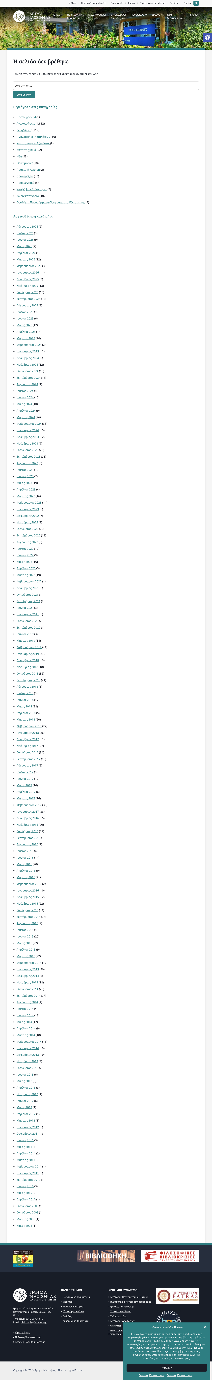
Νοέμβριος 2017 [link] (27, 746)
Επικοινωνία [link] (117, 2)
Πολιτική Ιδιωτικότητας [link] (152, 1375)
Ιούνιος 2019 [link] (25, 634)
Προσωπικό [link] (137, 14)
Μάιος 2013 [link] (24, 1081)
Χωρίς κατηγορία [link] (28, 196)
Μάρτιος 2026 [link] (26, 259)
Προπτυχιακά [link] (25, 183)
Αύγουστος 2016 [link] (27, 844)
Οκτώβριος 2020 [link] (27, 621)
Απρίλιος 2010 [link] (26, 1199)
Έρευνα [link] (155, 14)
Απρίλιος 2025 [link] (26, 332)
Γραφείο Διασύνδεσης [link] (122, 1306)
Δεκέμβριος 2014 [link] (28, 976)
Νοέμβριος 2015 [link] (27, 903)
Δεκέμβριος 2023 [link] (28, 437)
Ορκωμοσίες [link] (25, 163)
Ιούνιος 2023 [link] (25, 476)
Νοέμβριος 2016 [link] (27, 825)
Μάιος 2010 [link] (24, 1193)
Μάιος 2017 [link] (24, 785)
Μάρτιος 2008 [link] (26, 1219)
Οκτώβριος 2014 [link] (27, 989)
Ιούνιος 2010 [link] (25, 1186)
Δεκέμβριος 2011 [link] (28, 1133)
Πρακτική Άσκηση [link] (28, 169)
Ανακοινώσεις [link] (26, 123)
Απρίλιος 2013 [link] (26, 1087)
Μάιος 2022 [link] (24, 562)
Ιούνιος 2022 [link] (25, 555)
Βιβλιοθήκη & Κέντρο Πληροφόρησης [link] (130, 1301)
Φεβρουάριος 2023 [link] (29, 502)
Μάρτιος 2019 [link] (26, 640)
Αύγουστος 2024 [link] (27, 384)
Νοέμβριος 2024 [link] (27, 364)
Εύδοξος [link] (67, 1316)
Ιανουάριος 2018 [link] (28, 733)
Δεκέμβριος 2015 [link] (28, 897)
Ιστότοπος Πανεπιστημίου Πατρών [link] (129, 1296)
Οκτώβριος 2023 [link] (27, 450)
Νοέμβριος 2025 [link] (27, 286)
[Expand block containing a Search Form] (196, 3)
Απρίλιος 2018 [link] (26, 713)
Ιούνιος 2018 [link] (25, 700)
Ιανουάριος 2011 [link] (28, 1173)
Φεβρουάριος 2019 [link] (29, 647)
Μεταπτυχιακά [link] (26, 150)
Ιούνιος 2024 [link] (25, 397)
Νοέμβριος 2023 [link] (27, 443)
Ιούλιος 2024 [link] (25, 391)
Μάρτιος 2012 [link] (26, 1120)
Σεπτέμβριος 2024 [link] (28, 378)
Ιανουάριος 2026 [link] (28, 272)
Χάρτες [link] (131, 2)
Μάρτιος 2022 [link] (26, 575)
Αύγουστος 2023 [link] (27, 463)
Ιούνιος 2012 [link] (25, 1101)
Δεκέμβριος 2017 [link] (28, 739)
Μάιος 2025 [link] (24, 325)
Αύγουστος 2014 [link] (27, 1002)
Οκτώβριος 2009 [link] (27, 1206)
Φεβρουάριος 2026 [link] (29, 266)
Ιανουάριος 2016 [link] (28, 890)
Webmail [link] (68, 1301)
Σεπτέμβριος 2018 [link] (28, 680)
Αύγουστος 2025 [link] (27, 305)
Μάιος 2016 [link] (24, 864)
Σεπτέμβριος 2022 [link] (28, 535)
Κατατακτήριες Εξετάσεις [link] (33, 143)
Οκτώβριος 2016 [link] (27, 831)
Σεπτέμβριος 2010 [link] (28, 1180)
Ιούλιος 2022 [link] (25, 549)
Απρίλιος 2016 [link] (26, 870)
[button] (205, 1327)
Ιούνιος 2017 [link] (25, 779)
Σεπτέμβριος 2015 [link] (28, 917)
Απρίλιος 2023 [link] (26, 489)
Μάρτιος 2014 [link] (26, 1035)
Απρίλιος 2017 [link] (26, 792)
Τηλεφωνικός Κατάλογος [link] (152, 2)
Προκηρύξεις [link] (25, 176)
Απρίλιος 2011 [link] (26, 1153)
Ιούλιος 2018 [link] (25, 693)
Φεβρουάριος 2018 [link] (29, 726)
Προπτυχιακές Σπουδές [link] (75, 16)
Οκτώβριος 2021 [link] (27, 594)
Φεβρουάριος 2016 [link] (29, 884)
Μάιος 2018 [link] (24, 706)
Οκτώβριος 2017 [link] (27, 752)
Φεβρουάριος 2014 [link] (29, 1041)
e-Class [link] (72, 2)
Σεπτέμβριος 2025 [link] (28, 299)
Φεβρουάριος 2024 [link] (29, 423)
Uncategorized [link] (26, 117)
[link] (207, 37)
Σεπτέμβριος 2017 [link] (28, 759)
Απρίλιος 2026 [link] (26, 253)
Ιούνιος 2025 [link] (25, 318)
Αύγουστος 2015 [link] (27, 923)
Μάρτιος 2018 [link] (26, 719)
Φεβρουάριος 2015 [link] (29, 963)
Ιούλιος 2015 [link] (25, 930)
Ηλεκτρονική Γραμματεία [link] (76, 1296)
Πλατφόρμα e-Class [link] (73, 1311)
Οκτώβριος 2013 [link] (27, 1068)
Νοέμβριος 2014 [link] (27, 982)
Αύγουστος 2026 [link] (27, 226)
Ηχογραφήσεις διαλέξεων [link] (33, 137)
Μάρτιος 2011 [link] (26, 1160)
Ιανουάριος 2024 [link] (28, 430)
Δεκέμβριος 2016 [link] (28, 818)
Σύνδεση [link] (174, 2)
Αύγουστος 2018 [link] (27, 686)
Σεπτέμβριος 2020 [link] (28, 627)
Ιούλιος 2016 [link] (25, 851)
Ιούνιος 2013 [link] (25, 1074)
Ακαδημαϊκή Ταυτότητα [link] (76, 1320)
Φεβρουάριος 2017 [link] (29, 805)
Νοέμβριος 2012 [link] (27, 1094)
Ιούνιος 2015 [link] (25, 936)
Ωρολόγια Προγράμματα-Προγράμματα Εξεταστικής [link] (51, 202)
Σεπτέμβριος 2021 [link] (28, 601)
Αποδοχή (167, 1368)
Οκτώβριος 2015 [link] (27, 910)
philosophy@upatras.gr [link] (34, 1322)
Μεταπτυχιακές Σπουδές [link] (97, 16)
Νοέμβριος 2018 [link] (27, 667)
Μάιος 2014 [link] (24, 1022)
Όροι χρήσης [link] (22, 1332)
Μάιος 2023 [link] (24, 483)
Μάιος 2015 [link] (24, 943)
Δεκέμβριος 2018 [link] (28, 660)
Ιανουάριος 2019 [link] (28, 654)
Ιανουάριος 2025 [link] (28, 351)
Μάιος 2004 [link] (24, 1226)
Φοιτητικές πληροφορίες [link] (93, 2)
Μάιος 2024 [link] (24, 404)
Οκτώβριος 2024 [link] (27, 371)
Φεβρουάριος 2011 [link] (29, 1166)
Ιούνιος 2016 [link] (25, 857)
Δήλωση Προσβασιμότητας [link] (30, 1341)
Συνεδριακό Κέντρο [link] (120, 1311)
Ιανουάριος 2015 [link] (28, 969)
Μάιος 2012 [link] (24, 1107)
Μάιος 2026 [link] (24, 246)
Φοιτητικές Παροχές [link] (121, 1325)
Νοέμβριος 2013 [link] (27, 1061)
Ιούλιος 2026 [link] (25, 233)
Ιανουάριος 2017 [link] (28, 811)
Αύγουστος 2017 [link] (27, 765)
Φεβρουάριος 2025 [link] (29, 345)
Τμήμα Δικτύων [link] (118, 1316)
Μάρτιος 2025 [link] (26, 338)
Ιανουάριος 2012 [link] (28, 1127)
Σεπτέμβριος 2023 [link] (28, 456)
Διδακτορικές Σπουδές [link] (118, 16)
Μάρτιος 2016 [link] (26, 877)
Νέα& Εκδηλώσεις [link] (175, 16)
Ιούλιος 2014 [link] (25, 1009)
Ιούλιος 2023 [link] (25, 470)
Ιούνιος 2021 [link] (25, 608)
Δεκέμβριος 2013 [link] (28, 1055)
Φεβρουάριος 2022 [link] (29, 581)
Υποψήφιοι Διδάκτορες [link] (32, 189)
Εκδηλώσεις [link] (24, 130)
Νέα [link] (19, 156)
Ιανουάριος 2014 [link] (28, 1048)
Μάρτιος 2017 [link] (26, 798)
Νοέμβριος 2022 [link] (27, 522)
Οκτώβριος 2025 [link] (27, 292)
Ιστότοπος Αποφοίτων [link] (122, 1320)
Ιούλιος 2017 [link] (25, 772)
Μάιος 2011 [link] (24, 1147)
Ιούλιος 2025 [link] (25, 312)
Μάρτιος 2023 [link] (26, 496)
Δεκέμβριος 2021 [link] (28, 588)
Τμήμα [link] (56, 14)
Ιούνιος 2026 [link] (25, 239)
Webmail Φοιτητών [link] (73, 1306)
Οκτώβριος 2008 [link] (27, 1212)
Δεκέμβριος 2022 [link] (28, 516)
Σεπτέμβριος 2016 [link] (28, 838)
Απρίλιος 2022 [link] (26, 568)
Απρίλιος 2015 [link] (26, 949)
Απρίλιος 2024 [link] (26, 410)
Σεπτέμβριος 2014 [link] (28, 996)
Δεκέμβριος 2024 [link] (28, 358)
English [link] (187, 2)
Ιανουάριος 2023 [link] (28, 509)
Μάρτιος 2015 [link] (26, 956)
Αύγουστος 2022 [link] (27, 542)
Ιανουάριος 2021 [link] (28, 614)
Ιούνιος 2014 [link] (25, 1015)
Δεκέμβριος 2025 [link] (28, 279)
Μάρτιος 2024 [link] (26, 417)
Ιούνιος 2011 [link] (25, 1140)
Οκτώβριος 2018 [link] (27, 673)
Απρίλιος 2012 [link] (26, 1114)
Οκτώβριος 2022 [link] (27, 529)
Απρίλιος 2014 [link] (26, 1028)
